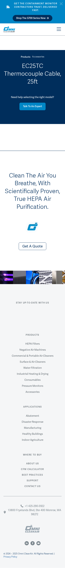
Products (32, 335)
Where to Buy (32, 454)
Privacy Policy (10, 556)
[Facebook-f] (33, 543)
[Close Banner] (61, 4)
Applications (32, 406)
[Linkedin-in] (27, 543)
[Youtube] (38, 543)
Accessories (38, 56)
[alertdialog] (32, 11)
